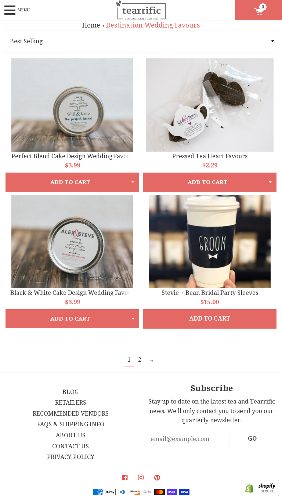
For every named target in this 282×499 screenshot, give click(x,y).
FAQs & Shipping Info (70, 424)
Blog (70, 391)
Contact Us (70, 446)
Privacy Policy (70, 456)
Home (91, 25)
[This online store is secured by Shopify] (260, 494)
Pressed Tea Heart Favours (209, 156)
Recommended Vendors (71, 413)
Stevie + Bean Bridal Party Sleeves (210, 292)
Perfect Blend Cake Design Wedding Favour (72, 156)
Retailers (70, 402)
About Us (71, 435)
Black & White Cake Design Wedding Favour (72, 292)
